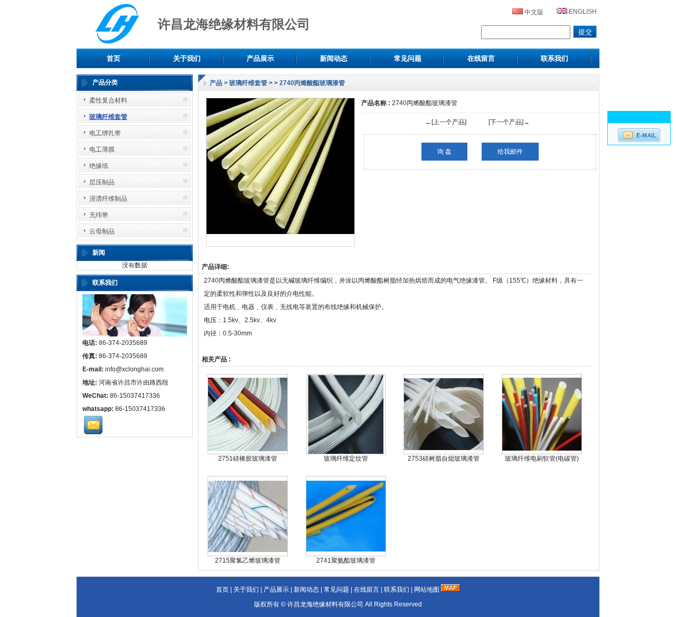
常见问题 (407, 58)
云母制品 (102, 231)
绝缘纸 (98, 166)
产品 (216, 83)
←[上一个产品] (445, 122)
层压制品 (102, 182)
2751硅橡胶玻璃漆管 (247, 458)
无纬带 (98, 215)
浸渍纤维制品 (108, 198)
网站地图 (426, 589)
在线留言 (481, 58)
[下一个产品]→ (509, 122)
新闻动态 (334, 58)
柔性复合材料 (108, 100)
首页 (113, 58)
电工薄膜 (102, 149)
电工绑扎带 (105, 133)
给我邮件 (510, 151)
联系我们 (554, 58)
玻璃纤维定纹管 (346, 458)
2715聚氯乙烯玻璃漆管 (247, 560)
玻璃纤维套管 (248, 83)
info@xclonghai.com (134, 369)
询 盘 (444, 151)
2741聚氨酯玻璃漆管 (345, 560)
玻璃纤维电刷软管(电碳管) (542, 458)
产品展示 (260, 58)
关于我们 (187, 58)
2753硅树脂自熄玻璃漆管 (444, 458)
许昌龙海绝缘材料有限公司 (325, 604)
